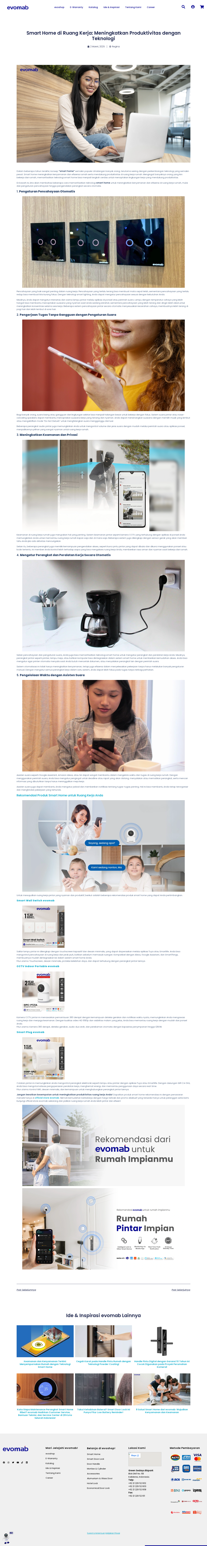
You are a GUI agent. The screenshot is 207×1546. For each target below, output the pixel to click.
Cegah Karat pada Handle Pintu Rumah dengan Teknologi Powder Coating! (103, 1363)
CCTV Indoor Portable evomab (38, 966)
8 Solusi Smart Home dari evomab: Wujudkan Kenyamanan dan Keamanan (162, 1411)
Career (151, 7)
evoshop (59, 7)
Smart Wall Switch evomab (36, 900)
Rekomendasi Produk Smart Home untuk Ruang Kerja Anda (60, 795)
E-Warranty (76, 7)
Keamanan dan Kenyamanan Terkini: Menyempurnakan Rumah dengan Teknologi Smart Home (45, 1364)
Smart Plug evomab (30, 1032)
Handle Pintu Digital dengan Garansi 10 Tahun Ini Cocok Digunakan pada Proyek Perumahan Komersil (162, 1364)
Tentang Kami (133, 7)
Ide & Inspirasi (112, 7)
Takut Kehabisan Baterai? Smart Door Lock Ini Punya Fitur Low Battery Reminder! (103, 1411)
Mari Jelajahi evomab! (62, 1448)
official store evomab (47, 1097)
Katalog (93, 7)
